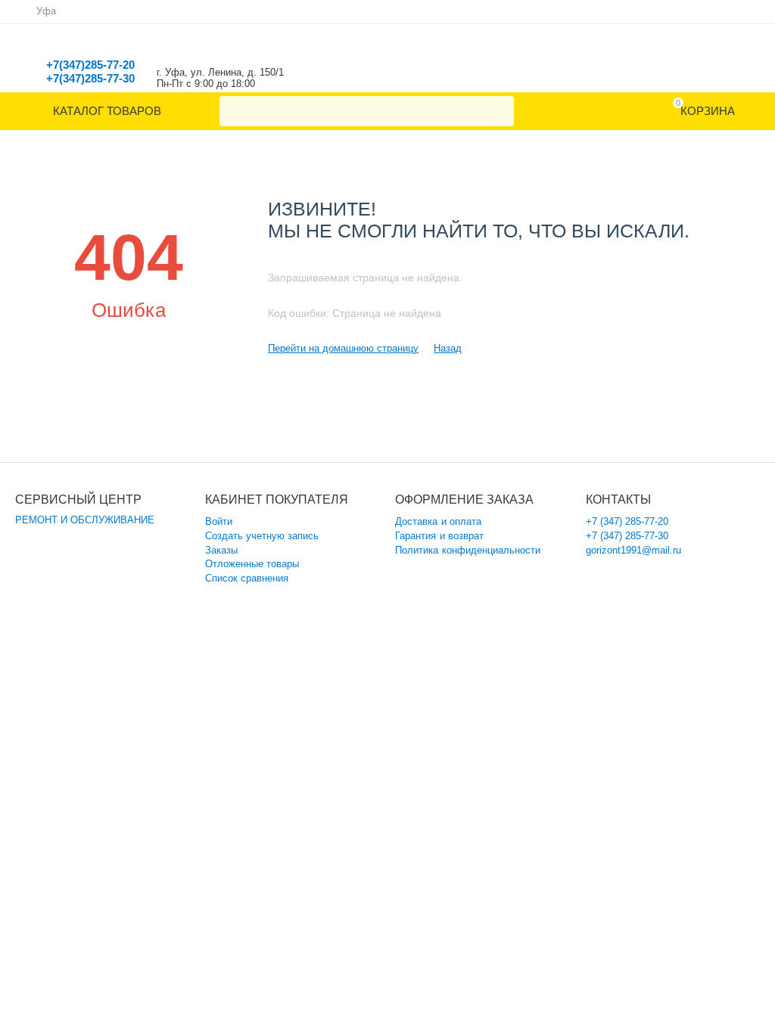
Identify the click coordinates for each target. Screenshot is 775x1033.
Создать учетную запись (262, 535)
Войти (218, 521)
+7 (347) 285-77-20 (627, 521)
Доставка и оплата (438, 521)
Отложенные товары (252, 563)
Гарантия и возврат (439, 535)
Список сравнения (246, 578)
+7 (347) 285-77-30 (627, 535)
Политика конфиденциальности (467, 550)
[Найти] (499, 111)
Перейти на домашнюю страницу (343, 348)
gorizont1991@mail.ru (633, 550)
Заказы (221, 550)
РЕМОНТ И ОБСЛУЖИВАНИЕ (84, 520)
